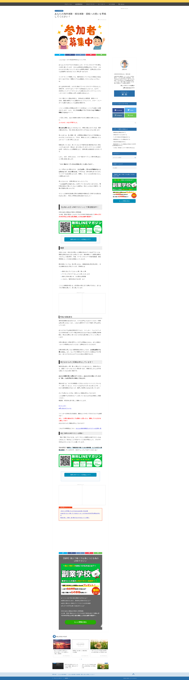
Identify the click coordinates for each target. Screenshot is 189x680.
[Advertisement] (70, 303)
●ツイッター (62, 405)
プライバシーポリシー (58, 678)
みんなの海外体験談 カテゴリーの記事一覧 (88, 428)
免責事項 (66, 678)
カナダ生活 (112, 4)
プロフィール (68, 4)
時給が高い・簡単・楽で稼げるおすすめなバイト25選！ (75, 517)
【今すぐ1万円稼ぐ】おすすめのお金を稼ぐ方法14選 (74, 511)
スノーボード (101, 4)
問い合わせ (121, 4)
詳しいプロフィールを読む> (128, 85)
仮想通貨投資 (78, 4)
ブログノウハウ (90, 4)
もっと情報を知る (80, 622)
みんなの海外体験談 (59, 10)
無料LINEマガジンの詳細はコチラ (80, 239)
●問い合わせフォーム (65, 408)
